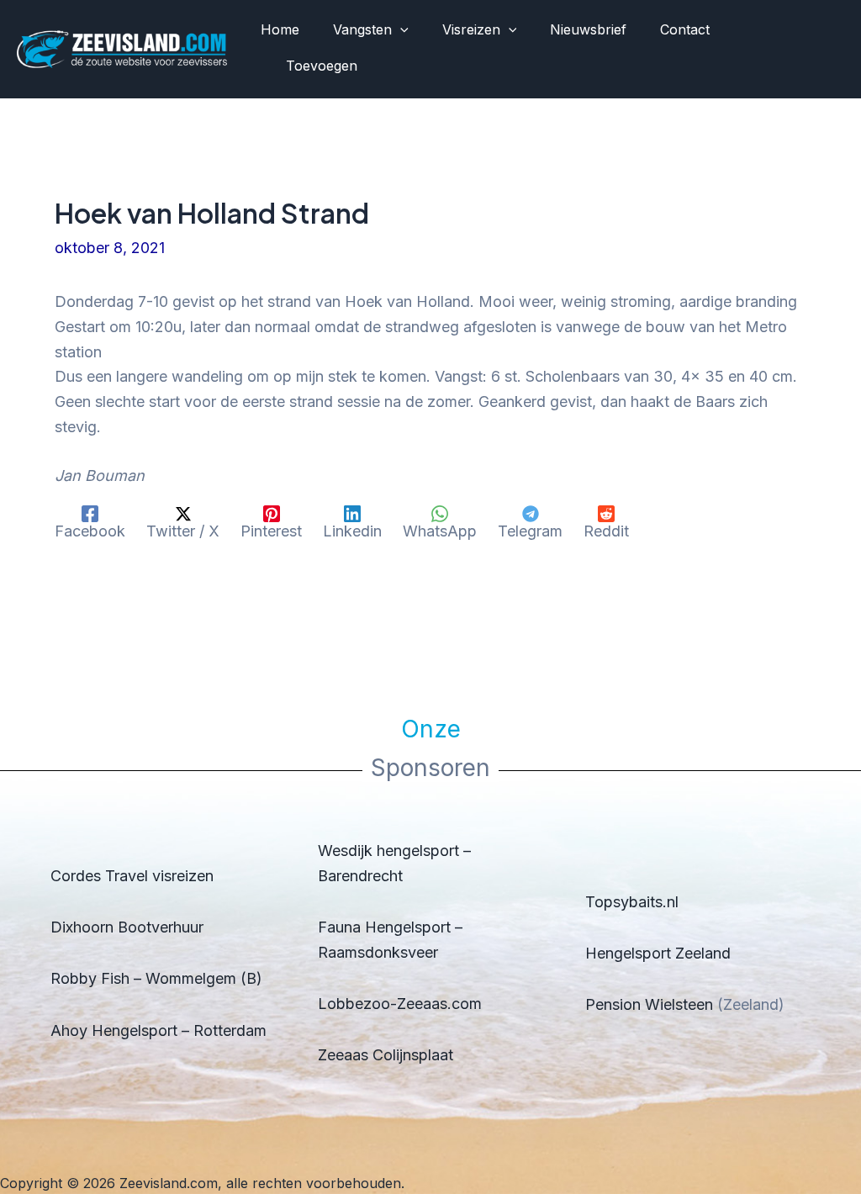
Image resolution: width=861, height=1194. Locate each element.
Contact (685, 29)
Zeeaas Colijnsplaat (385, 1055)
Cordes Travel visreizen (132, 876)
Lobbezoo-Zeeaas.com (400, 1003)
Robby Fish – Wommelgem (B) (156, 978)
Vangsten (362, 29)
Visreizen (471, 29)
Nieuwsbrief (588, 29)
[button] (400, 30)
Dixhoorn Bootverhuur (126, 927)
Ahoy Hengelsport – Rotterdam (158, 1030)
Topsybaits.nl (632, 902)
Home (280, 29)
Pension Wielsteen (649, 1004)
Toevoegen (321, 65)
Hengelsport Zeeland (658, 953)
